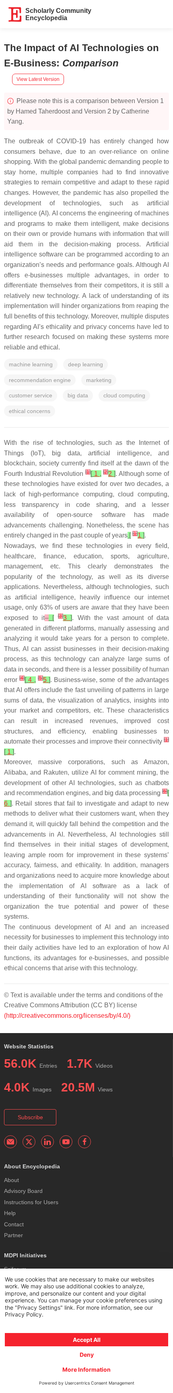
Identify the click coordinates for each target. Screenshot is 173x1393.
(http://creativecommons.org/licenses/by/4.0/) (67, 1015)
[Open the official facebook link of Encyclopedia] (84, 1141)
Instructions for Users (31, 1202)
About (11, 1180)
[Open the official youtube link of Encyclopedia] (66, 1141)
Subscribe (30, 1117)
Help (10, 1213)
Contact (14, 1224)
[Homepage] (15, 14)
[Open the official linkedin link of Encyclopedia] (47, 1141)
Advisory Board (23, 1191)
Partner (13, 1235)
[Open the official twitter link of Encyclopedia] (29, 1141)
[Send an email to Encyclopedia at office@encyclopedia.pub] (10, 1141)
